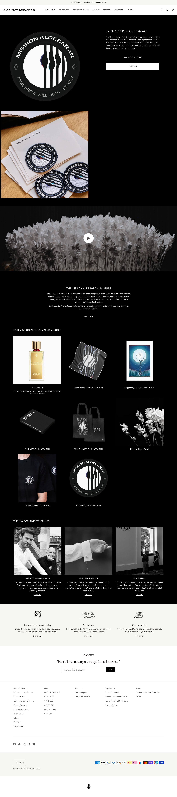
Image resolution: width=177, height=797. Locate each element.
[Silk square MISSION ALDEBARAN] (88, 360)
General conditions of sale (116, 696)
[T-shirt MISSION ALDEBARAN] (37, 478)
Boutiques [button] (79, 688)
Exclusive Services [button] (21, 688)
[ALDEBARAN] (37, 360)
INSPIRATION (50, 709)
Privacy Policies (111, 705)
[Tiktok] (19, 744)
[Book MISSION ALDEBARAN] (37, 422)
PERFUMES (49, 696)
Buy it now (133, 66)
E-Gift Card (18, 713)
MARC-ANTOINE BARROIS (25, 768)
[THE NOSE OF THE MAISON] (37, 551)
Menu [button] (46, 688)
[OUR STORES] (139, 551)
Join (110, 670)
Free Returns (19, 696)
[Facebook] (14, 744)
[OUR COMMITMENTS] (88, 551)
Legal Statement (112, 692)
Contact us (139, 636)
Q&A (16, 718)
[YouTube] (34, 744)
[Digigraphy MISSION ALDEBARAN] (140, 360)
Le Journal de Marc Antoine (147, 692)
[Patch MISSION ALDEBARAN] (88, 478)
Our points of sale (82, 696)
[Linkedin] (29, 744)
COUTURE (48, 705)
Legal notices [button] (110, 688)
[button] (64, 10)
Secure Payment (20, 705)
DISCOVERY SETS (52, 692)
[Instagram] (24, 744)
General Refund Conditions (116, 701)
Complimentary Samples (24, 692)
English (18, 763)
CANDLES (48, 701)
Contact (17, 722)
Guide (138, 696)
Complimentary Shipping (24, 701)
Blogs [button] (138, 688)
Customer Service (21, 709)
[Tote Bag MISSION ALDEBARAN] (88, 422)
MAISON (48, 713)
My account (18, 726)
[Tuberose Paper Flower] (140, 422)
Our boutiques (81, 692)
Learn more (88, 316)
